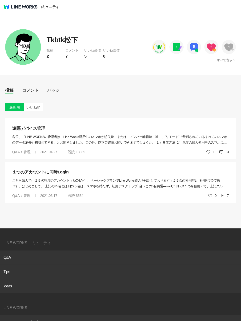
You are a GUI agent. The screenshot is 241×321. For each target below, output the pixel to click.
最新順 (14, 107)
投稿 (9, 90)
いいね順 (33, 107)
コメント (30, 90)
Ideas (8, 286)
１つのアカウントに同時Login (40, 172)
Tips (7, 272)
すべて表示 (224, 60)
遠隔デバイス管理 (28, 128)
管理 (27, 152)
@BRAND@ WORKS (20, 7)
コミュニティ (49, 7)
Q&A (16, 152)
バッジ (53, 90)
